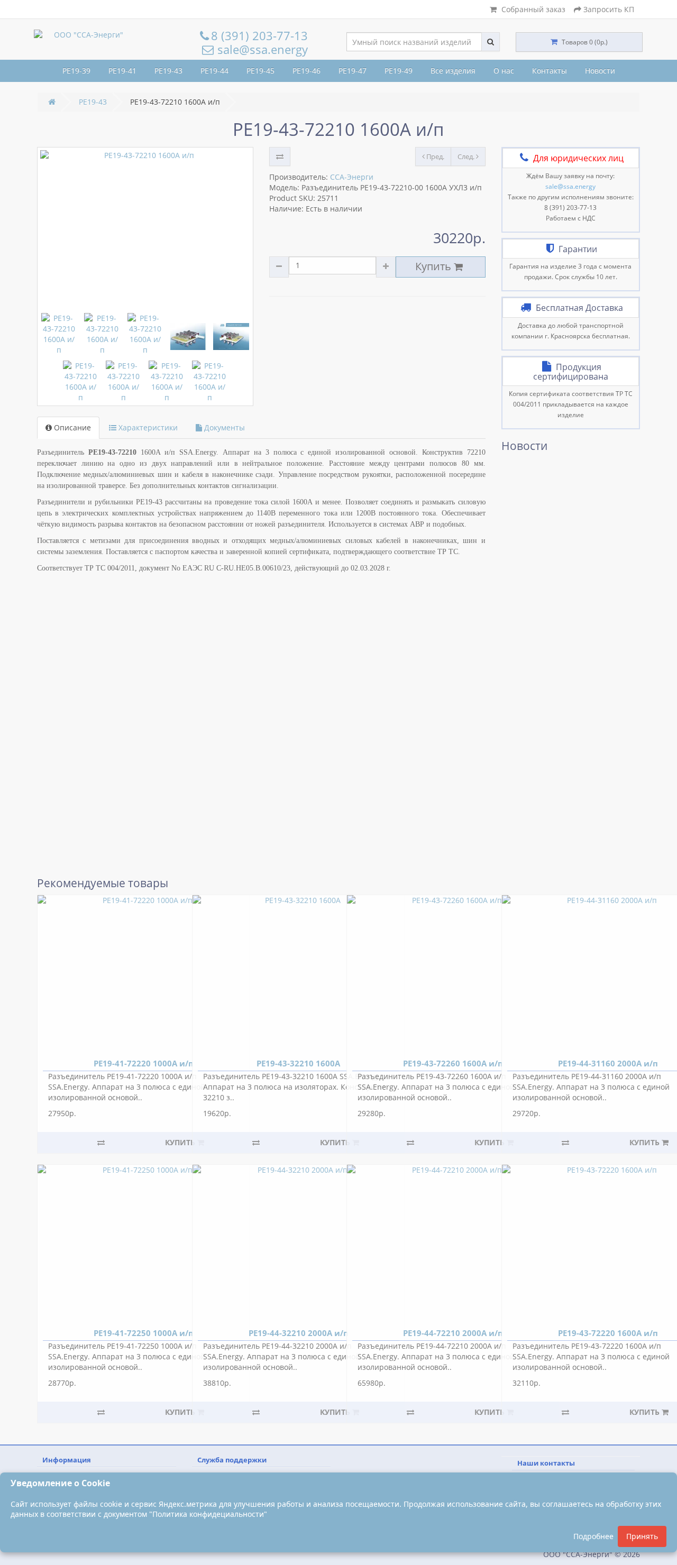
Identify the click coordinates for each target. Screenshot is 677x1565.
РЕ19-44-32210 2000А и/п (298, 1333)
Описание (71, 427)
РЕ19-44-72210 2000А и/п (453, 1333)
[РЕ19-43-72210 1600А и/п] (145, 229)
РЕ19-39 (76, 71)
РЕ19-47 (352, 71)
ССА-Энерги (351, 177)
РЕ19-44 (214, 71)
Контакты (549, 71)
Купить (434, 266)
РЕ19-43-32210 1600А (298, 1063)
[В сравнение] (279, 156)
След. (467, 156)
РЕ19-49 (399, 71)
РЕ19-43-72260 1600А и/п (453, 1063)
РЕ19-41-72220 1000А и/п (144, 1063)
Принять (642, 1536)
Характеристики (147, 427)
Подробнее (593, 1536)
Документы (223, 427)
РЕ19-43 (168, 71)
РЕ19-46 (306, 71)
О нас (503, 71)
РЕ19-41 (122, 71)
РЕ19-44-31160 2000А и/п (607, 1063)
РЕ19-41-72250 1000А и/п (144, 1333)
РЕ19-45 (260, 71)
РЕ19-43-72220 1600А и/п (607, 1333)
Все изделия (453, 71)
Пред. (434, 156)
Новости (600, 71)
